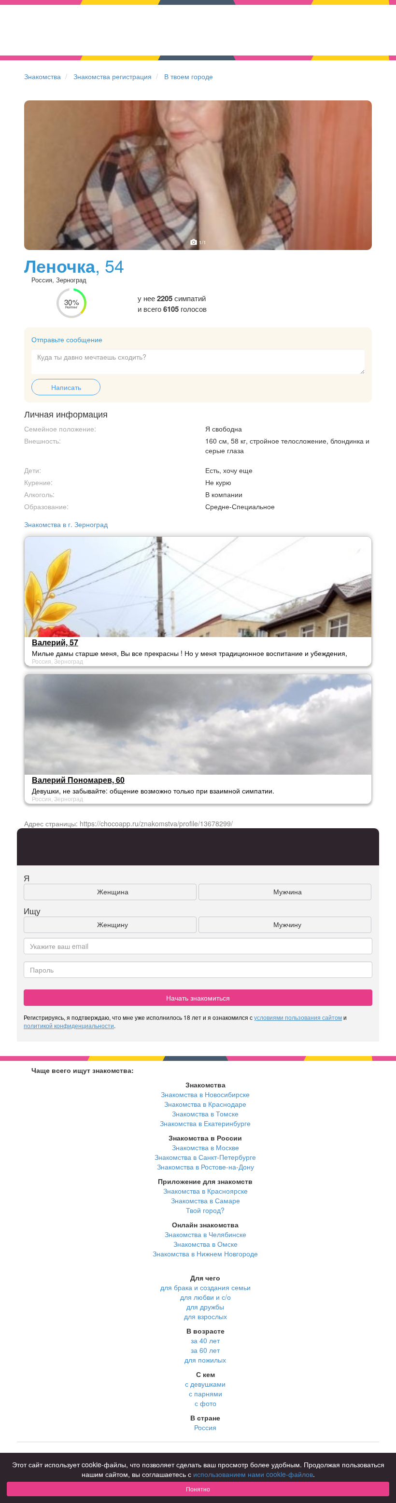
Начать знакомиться (198, 997)
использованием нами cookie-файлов (253, 1474)
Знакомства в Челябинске (205, 1234)
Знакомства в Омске (205, 1244)
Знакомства (42, 76)
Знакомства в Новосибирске (205, 1094)
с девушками (205, 1384)
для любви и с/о (205, 1297)
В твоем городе (188, 76)
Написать (66, 387)
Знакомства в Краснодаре (205, 1104)
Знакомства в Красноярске (205, 1191)
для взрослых (205, 1316)
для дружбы (205, 1306)
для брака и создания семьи (205, 1287)
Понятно (198, 1489)
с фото (205, 1403)
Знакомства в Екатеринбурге (205, 1123)
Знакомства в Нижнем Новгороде (205, 1253)
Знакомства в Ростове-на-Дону (205, 1166)
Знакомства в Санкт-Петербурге (205, 1157)
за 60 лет (205, 1350)
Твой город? (205, 1210)
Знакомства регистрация (112, 76)
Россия (205, 1427)
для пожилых (205, 1359)
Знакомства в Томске (205, 1113)
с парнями (205, 1393)
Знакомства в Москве (205, 1147)
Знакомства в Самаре (205, 1200)
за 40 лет (205, 1340)
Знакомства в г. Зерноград (66, 524)
